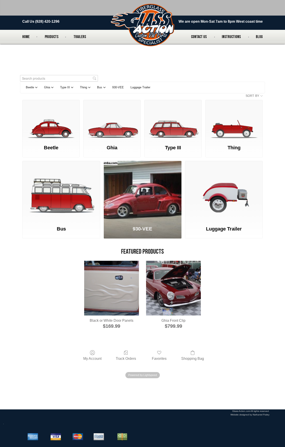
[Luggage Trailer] (224, 191)
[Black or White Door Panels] (111, 288)
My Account (92, 358)
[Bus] (61, 191)
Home (26, 37)
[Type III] (173, 120)
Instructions (231, 37)
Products (51, 37)
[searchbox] (59, 78)
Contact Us (199, 37)
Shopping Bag (192, 358)
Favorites (159, 358)
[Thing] (234, 120)
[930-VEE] (142, 191)
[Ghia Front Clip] (173, 288)
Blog (259, 37)
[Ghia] (112, 120)
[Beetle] (51, 120)
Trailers (79, 37)
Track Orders (126, 358)
